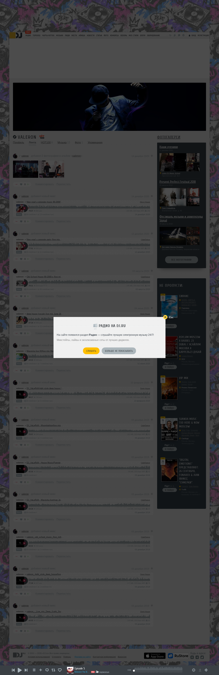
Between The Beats (82, 672)
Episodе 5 (80, 668)
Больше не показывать (119, 351)
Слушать (91, 351)
